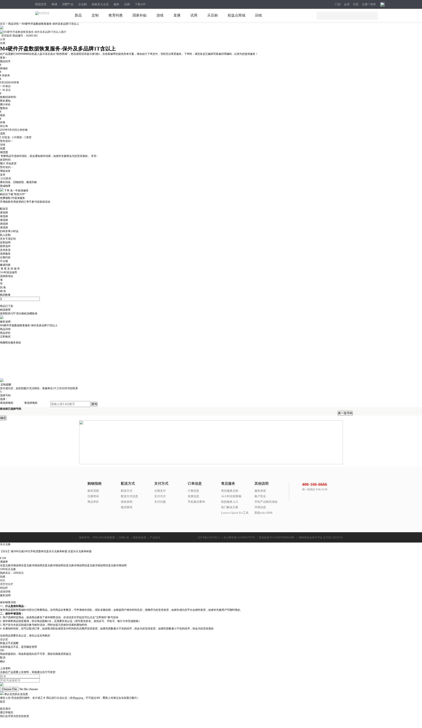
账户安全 (260, 496)
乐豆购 (212, 15)
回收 (258, 15)
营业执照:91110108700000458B (276, 537)
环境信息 (260, 507)
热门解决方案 (229, 507)
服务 (116, 4)
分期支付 (160, 490)
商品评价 (93, 501)
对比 (2, 580)
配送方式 (126, 490)
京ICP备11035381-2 (209, 537)
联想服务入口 (229, 501)
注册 (365, 4)
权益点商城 (236, 15)
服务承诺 (260, 490)
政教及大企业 (100, 4)
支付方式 (160, 496)
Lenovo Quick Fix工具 (235, 512)
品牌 (127, 4)
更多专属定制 (8, 238)
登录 (373, 4)
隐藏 (2, 576)
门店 (338, 4)
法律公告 (124, 537)
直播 (176, 15)
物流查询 (126, 507)
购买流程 (93, 490)
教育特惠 (116, 15)
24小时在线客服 (231, 496)
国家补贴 (140, 15)
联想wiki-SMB (264, 512)
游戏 (160, 15)
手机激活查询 (196, 501)
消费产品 (67, 4)
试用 (193, 15)
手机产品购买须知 (266, 501)
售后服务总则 (229, 490)
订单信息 (193, 490)
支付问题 (160, 501)
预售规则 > (6, 141)
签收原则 (126, 501)
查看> (94, 156)
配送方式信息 (129, 496)
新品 (78, 15)
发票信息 (193, 496)
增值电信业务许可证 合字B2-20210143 (321, 537)
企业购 (82, 4)
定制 (95, 15)
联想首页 (41, 4)
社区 (356, 4)
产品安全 (155, 537)
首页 (3, 23)
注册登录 (93, 496)
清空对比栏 (6, 584)
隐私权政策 (139, 537)
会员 (347, 4)
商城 (54, 4)
